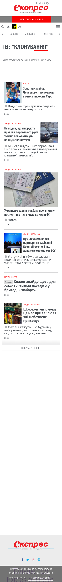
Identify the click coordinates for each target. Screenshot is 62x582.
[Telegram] (47, 3)
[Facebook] (36, 3)
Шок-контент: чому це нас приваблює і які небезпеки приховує (40, 315)
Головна (13, 33)
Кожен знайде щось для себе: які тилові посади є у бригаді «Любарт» (30, 285)
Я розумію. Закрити (40, 577)
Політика (48, 33)
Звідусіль (30, 33)
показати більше (31, 348)
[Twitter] (40, 3)
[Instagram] (44, 3)
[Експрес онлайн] (31, 9)
